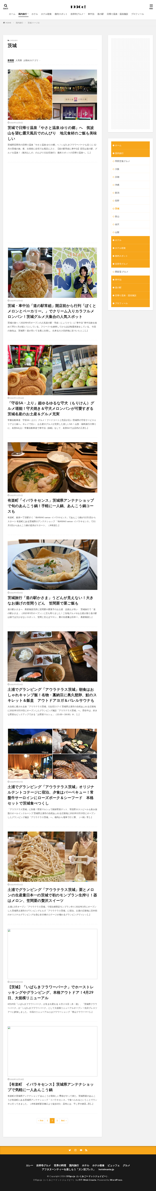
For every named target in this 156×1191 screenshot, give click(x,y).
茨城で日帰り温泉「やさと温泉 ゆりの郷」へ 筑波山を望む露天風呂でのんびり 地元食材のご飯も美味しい (52, 133)
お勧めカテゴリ (30, 60)
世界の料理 (60, 1165)
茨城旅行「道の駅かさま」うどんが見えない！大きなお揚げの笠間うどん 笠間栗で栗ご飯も (51, 600)
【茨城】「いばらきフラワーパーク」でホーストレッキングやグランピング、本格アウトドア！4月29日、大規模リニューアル (51, 992)
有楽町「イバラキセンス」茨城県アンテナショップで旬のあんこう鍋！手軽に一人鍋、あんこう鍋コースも (51, 505)
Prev (41, 1120)
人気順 (19, 60)
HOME (8, 23)
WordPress (116, 1180)
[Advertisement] (52, 202)
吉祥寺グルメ (77, 14)
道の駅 (100, 14)
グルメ (126, 1165)
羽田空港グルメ (122, 161)
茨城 (117, 208)
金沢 (117, 224)
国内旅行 (22, 14)
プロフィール (137, 14)
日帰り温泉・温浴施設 (117, 14)
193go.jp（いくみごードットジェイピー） (87, 1176)
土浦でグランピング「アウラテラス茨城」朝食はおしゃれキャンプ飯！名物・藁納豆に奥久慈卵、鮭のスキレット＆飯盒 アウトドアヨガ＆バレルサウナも (52, 694)
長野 (117, 200)
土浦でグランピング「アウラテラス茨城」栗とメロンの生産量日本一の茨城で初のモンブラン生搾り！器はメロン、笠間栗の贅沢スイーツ (52, 895)
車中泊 (91, 14)
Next (63, 1120)
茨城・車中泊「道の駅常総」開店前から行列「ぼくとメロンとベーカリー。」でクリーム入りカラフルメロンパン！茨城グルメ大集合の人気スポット (52, 311)
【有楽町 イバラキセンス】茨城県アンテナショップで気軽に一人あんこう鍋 (51, 1087)
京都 (117, 177)
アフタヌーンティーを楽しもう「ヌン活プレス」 (69, 1169)
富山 (117, 216)
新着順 (11, 60)
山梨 (117, 232)
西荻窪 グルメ (121, 271)
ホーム (12, 14)
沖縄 (117, 184)
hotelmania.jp (106, 1169)
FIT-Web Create (87, 1180)
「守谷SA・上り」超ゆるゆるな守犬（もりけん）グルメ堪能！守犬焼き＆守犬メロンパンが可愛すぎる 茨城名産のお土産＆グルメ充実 (52, 408)
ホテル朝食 (46, 14)
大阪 (117, 169)
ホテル (35, 14)
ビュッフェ (114, 1165)
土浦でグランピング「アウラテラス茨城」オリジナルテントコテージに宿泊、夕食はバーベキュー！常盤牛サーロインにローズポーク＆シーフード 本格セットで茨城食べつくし (51, 794)
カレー (29, 1165)
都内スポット (61, 14)
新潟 (117, 192)
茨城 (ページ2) (33, 23)
